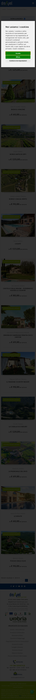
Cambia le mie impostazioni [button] (18, 61)
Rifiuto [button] (18, 57)
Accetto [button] (18, 53)
